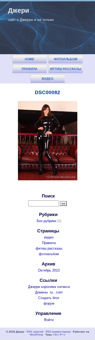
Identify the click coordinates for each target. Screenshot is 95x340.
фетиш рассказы (65, 69)
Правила (29, 69)
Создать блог (48, 298)
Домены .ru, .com (49, 292)
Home (29, 59)
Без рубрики (46, 221)
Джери (18, 10)
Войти (49, 320)
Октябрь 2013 (49, 270)
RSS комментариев (58, 331)
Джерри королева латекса (49, 287)
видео (47, 79)
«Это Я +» (59, 334)
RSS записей (35, 331)
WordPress (36, 334)
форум (49, 303)
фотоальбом (65, 59)
